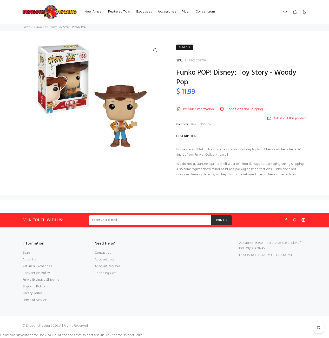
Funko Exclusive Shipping (40, 280)
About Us (29, 259)
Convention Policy (36, 273)
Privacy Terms (32, 293)
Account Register (107, 266)
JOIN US (221, 220)
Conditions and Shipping (244, 109)
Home (26, 27)
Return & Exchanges (37, 266)
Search (27, 253)
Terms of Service (34, 300)
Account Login (105, 259)
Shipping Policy (33, 286)
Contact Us (103, 253)
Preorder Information (198, 109)
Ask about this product (290, 118)
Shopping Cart (105, 273)
